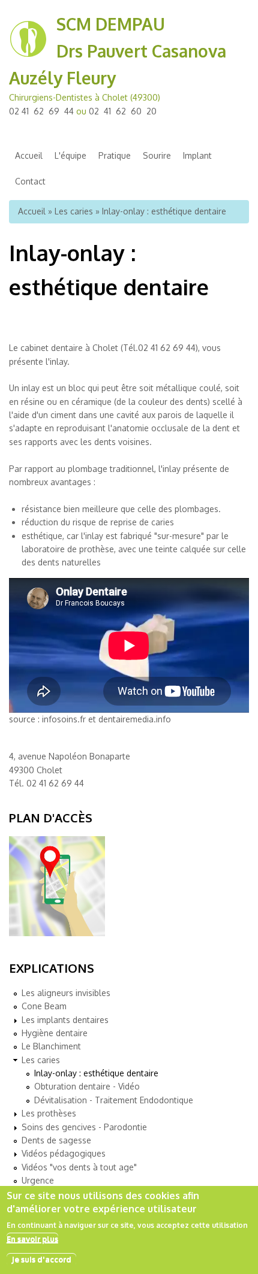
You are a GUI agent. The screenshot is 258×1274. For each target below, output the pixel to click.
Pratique (114, 155)
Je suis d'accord (41, 1259)
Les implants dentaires (65, 1020)
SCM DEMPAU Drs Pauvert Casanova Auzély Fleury (117, 51)
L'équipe (70, 155)
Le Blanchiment (51, 1046)
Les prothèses (49, 1113)
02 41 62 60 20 (123, 111)
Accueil (29, 155)
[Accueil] (28, 55)
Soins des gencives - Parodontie (84, 1127)
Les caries (74, 211)
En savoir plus (32, 1238)
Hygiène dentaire (55, 1033)
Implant (197, 155)
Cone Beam (44, 1006)
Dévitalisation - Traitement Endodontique (113, 1100)
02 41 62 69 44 (41, 111)
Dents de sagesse (56, 1140)
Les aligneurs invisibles (66, 993)
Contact (30, 181)
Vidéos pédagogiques (64, 1153)
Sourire (157, 155)
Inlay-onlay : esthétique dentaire (96, 1073)
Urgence (38, 1180)
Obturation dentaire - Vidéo (87, 1086)
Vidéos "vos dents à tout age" (79, 1167)
